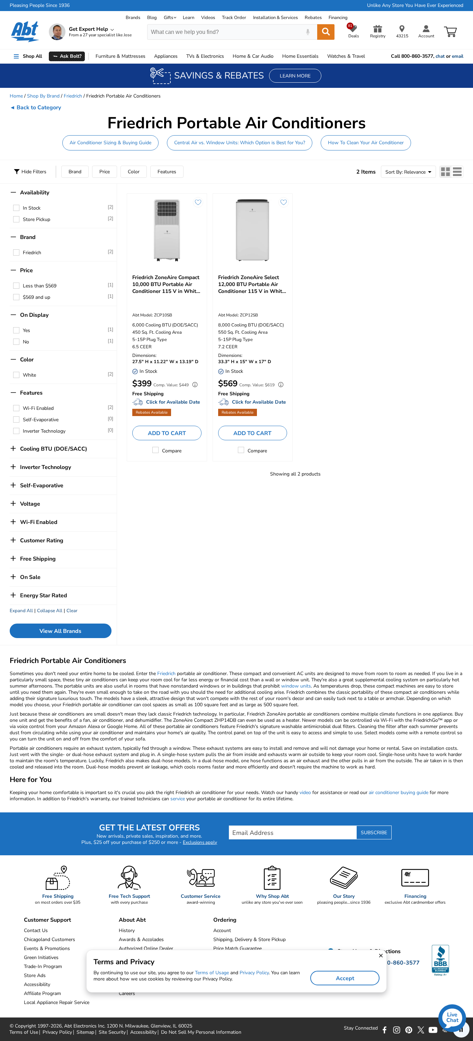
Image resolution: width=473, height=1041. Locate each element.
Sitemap (85, 1032)
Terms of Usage (212, 972)
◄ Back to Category (35, 107)
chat (440, 56)
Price (104, 171)
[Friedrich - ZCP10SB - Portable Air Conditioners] (167, 230)
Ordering (225, 920)
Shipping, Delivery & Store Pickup (249, 939)
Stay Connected (361, 1028)
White (29, 375)
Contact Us (36, 930)
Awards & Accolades (141, 939)
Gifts (168, 18)
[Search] (325, 32)
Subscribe (374, 832)
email (457, 56)
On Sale (30, 577)
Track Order (234, 18)
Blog (152, 18)
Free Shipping (38, 559)
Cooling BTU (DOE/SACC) (53, 449)
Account (222, 930)
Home (300, 56)
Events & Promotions (47, 948)
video (305, 792)
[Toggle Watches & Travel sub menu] (368, 56)
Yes (26, 330)
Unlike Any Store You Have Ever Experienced (415, 5)
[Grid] (446, 171)
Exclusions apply (200, 842)
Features (167, 171)
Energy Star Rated (43, 595)
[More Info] (193, 385)
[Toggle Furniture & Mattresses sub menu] (148, 56)
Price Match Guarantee (237, 948)
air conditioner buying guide (398, 792)
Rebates (313, 18)
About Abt (132, 920)
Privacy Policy (57, 1032)
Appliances (166, 56)
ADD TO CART (167, 433)
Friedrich (73, 96)
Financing (338, 18)
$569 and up (36, 297)
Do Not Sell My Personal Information (201, 1032)
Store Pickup (36, 219)
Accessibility (143, 1032)
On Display (34, 315)
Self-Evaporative (41, 419)
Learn (188, 18)
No (26, 342)
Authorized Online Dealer (146, 948)
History (127, 930)
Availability (34, 192)
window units (296, 686)
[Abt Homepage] (25, 31)
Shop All (32, 56)
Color (134, 171)
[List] (457, 171)
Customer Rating (41, 540)
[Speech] (307, 32)
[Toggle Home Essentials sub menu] (321, 56)
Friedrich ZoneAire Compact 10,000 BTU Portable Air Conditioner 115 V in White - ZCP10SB (165, 284)
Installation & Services (275, 18)
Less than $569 (39, 286)
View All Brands (60, 631)
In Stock (32, 208)
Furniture (120, 56)
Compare (171, 451)
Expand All (21, 611)
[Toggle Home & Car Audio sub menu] (276, 56)
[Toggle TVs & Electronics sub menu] (227, 56)
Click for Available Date (173, 402)
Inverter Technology (44, 431)
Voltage (30, 504)
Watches (346, 56)
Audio (253, 56)
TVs (205, 56)
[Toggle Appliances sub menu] (180, 56)
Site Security (112, 1032)
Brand (75, 171)
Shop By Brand (43, 96)
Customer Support (47, 920)
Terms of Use (23, 1032)
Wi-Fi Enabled (38, 408)
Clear (72, 611)
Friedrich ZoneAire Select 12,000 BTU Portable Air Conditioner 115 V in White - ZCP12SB (251, 284)
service (177, 798)
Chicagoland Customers (49, 939)
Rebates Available (152, 412)
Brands (133, 18)
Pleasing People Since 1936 (40, 5)
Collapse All (49, 611)
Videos (208, 18)
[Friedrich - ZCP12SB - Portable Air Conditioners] (252, 230)
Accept (345, 978)
